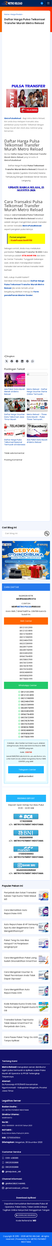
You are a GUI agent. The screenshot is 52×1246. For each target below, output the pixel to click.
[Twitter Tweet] (6, 361)
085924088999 (27, 730)
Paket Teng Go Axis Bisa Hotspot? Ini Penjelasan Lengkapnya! (16, 943)
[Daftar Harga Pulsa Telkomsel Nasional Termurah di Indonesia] (14, 430)
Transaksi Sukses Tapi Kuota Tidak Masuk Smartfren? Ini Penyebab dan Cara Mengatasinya (18, 1023)
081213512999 (27, 692)
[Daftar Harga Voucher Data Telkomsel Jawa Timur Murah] (14, 405)
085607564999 (27, 714)
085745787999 (27, 721)
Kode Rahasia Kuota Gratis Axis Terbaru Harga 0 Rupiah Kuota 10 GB (21, 1007)
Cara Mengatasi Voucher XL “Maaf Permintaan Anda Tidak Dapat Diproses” (19, 975)
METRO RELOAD (33, 1236)
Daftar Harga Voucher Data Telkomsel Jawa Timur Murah (14, 417)
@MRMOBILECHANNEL (15, 1183)
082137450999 (27, 698)
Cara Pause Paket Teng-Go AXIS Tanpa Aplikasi (21, 1039)
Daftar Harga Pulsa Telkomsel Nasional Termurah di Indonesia (14, 442)
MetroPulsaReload (13, 118)
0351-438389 (11, 1158)
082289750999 (27, 708)
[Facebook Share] (11, 361)
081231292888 (11, 1162)
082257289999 (27, 705)
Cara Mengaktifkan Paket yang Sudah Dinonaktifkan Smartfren (20, 959)
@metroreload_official (16, 1188)
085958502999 (27, 733)
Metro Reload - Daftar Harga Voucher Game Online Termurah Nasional (37, 391)
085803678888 (27, 727)
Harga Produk (16, 14)
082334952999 (27, 711)
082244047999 (27, 701)
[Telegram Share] (17, 361)
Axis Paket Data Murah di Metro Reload (37, 441)
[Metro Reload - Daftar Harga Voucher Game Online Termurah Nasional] (37, 380)
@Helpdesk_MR (13, 1171)
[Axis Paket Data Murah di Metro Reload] (37, 430)
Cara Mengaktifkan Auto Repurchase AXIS (17, 991)
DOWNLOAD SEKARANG (27, 1215)
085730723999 (27, 717)
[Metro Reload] (11, 3)
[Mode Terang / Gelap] (43, 3)
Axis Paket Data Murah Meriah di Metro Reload (14, 391)
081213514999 (27, 695)
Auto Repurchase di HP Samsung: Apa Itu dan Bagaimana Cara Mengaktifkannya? (21, 928)
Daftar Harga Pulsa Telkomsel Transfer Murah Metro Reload (24, 21)
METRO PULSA (24, 606)
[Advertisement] (26, 55)
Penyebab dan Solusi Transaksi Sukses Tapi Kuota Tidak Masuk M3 (20, 896)
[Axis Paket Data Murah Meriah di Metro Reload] (14, 380)
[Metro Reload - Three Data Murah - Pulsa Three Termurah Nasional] (37, 405)
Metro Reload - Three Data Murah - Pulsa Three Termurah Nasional (37, 417)
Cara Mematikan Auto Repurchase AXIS (15, 912)
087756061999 (27, 737)
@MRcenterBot (26, 776)
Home (6, 14)
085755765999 (27, 724)
